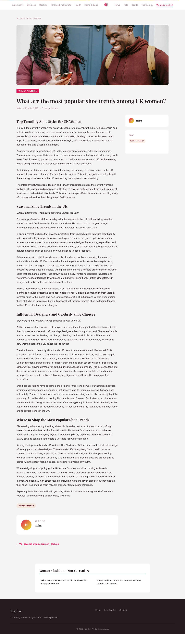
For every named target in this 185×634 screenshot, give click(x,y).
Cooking (43, 5)
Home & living (91, 5)
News (117, 5)
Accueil (19, 18)
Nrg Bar (16, 611)
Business (31, 5)
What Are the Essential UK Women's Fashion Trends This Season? (119, 582)
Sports (135, 5)
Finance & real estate (61, 5)
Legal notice (110, 610)
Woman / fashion (164, 5)
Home (98, 610)
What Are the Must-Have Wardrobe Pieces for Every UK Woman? (64, 582)
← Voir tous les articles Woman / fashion (37, 544)
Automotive (18, 5)
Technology (147, 5)
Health (78, 5)
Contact (123, 610)
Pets (126, 5)
